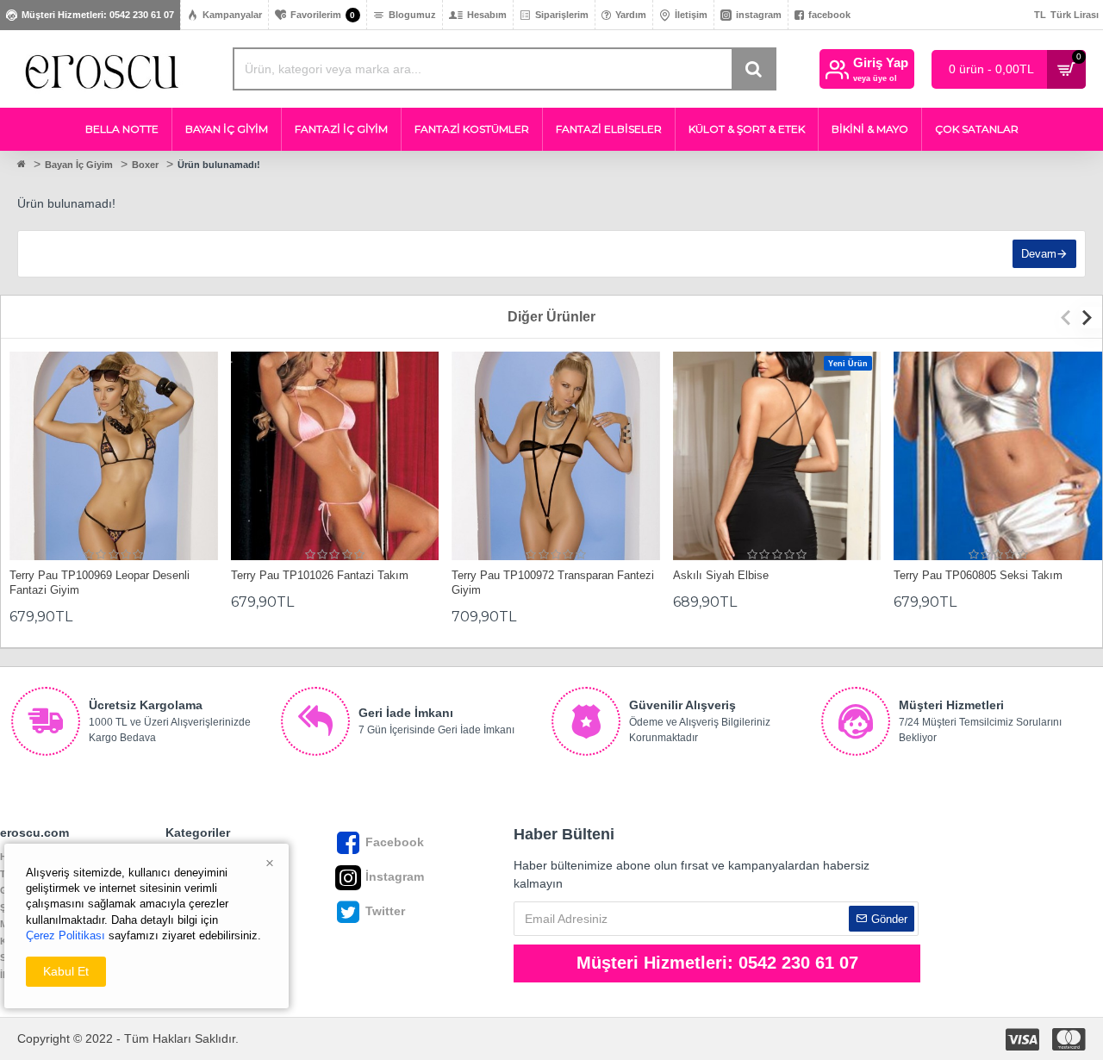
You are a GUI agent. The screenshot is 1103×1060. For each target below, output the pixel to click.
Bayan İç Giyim (79, 164)
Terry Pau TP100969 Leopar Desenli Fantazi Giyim (99, 582)
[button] (1070, 317)
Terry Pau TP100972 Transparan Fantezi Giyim (553, 582)
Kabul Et (66, 971)
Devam (1038, 253)
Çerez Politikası (65, 935)
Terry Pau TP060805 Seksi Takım (978, 575)
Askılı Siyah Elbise (721, 575)
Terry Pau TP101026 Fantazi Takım (319, 575)
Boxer (145, 164)
